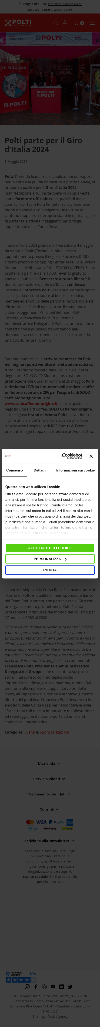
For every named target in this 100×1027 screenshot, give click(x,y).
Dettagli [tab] (40, 470)
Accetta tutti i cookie (50, 548)
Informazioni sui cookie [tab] (75, 470)
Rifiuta (50, 570)
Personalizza (47, 559)
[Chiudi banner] (91, 456)
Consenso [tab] (14, 470)
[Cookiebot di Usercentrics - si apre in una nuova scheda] (62, 456)
